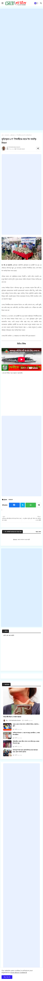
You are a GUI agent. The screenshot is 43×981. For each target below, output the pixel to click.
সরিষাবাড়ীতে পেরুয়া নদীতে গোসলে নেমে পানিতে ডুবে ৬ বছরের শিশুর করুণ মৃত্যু (26, 742)
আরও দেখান (38, 532)
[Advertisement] (21, 69)
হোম (3, 135)
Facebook (14, 505)
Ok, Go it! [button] (7, 977)
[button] (41, 3)
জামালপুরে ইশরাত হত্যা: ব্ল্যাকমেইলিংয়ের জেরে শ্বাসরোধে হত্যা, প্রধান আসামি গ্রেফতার (25, 751)
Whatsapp (30, 505)
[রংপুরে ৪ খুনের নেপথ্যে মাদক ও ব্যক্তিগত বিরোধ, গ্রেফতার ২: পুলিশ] (7, 726)
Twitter (22, 505)
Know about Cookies (17, 972)
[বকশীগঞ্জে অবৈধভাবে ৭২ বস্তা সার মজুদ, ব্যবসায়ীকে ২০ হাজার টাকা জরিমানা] (7, 735)
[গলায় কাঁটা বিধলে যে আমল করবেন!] (21, 701)
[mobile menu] (2, 3)
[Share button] (38, 505)
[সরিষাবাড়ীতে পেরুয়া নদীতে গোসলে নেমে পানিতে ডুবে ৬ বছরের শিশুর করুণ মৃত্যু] (7, 744)
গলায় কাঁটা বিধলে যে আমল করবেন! (12, 717)
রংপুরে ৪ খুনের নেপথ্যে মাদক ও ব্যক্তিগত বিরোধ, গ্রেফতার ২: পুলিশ (26, 725)
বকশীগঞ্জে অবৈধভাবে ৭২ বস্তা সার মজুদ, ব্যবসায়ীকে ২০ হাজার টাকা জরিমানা (26, 734)
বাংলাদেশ (7, 135)
